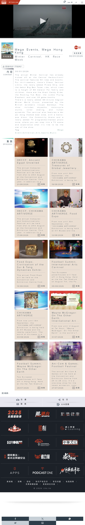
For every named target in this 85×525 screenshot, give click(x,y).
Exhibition (29, 133)
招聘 (20, 482)
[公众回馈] (58, 404)
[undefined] (64, 2)
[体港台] (42, 414)
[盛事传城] (70, 456)
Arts (38, 133)
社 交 (65, 400)
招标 (29, 482)
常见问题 (57, 482)
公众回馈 (65, 404)
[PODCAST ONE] (42, 470)
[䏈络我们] (18, 404)
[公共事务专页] (14, 442)
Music (53, 133)
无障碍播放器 (32, 484)
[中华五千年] (70, 470)
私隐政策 (70, 482)
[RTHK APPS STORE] (14, 470)
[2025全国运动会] (14, 414)
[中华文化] (70, 442)
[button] (42, 21)
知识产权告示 (42, 482)
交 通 (24, 400)
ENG (69, 2)
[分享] (59, 400)
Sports (45, 133)
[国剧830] (42, 428)
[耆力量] (42, 456)
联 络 (24, 404)
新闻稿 (10, 482)
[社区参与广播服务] (42, 442)
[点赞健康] (70, 414)
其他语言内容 (49, 484)
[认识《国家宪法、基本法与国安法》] (14, 456)
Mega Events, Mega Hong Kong (39, 51)
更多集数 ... (6, 393)
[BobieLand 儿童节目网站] (14, 428)
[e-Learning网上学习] (70, 428)
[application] (42, 21)
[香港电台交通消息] (18, 400)
